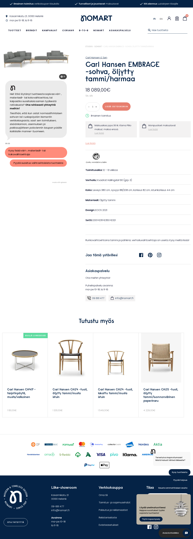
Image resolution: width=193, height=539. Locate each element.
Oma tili (103, 495)
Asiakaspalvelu (120, 30)
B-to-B (84, 30)
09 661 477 (98, 298)
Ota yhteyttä (15, 522)
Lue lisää (99, 133)
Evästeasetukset (109, 525)
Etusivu (89, 46)
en (161, 19)
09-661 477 (57, 506)
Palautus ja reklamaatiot (113, 510)
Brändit (31, 30)
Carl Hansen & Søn (96, 57)
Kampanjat (49, 30)
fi (154, 19)
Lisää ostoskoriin (116, 106)
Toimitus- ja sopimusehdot (114, 502)
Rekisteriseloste (108, 517)
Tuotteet (14, 30)
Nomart (98, 30)
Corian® (68, 30)
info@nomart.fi (124, 298)
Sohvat (98, 46)
